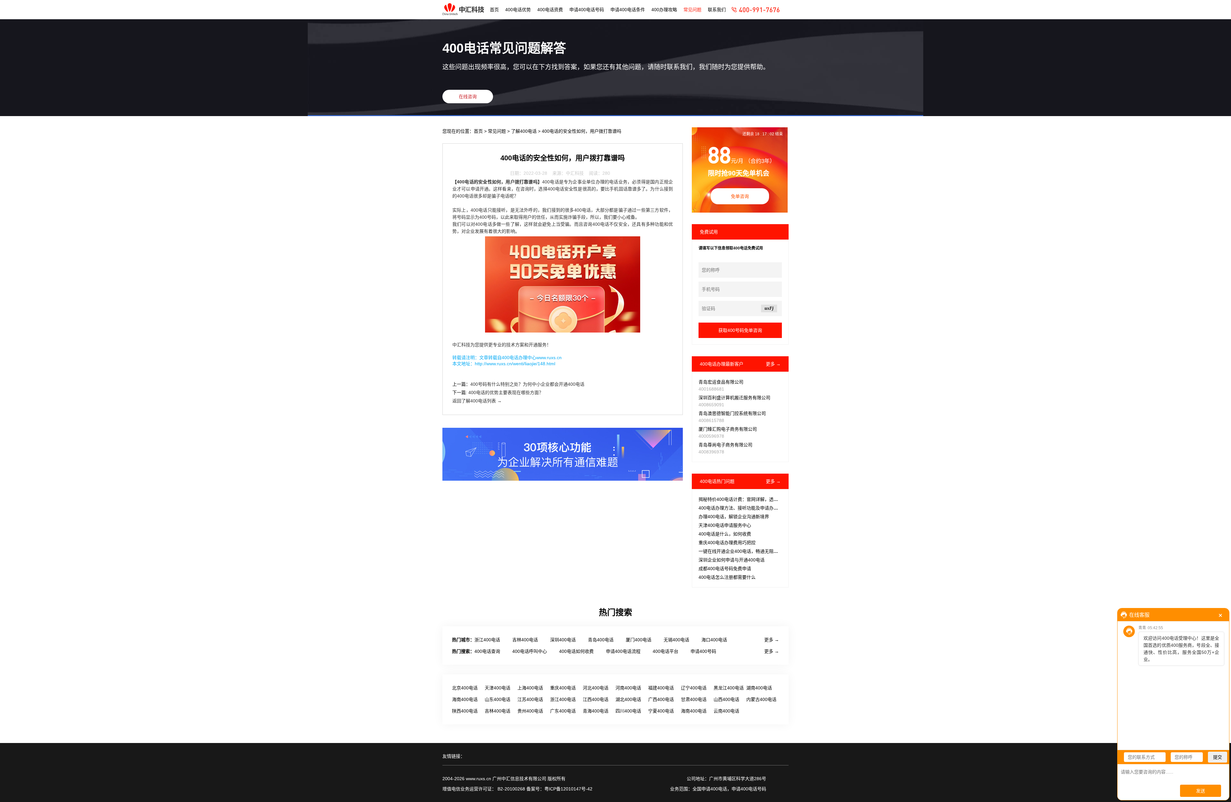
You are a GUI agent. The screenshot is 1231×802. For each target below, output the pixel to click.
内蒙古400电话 (761, 699)
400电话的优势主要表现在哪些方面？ (505, 392)
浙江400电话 (487, 639)
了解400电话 (524, 131)
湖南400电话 (759, 687)
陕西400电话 (465, 710)
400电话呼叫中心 (529, 651)
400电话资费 (550, 9)
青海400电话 (595, 710)
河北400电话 (595, 687)
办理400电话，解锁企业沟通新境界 (734, 516)
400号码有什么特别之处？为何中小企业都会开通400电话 (527, 384)
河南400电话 (628, 687)
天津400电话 (497, 687)
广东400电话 (563, 710)
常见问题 (692, 9)
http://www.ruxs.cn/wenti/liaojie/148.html (515, 363)
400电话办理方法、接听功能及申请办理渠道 (743, 508)
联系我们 (717, 9)
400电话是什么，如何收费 (725, 533)
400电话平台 (665, 651)
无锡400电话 (676, 639)
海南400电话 (465, 699)
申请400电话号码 (586, 9)
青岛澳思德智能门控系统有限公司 (732, 413)
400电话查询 (487, 651)
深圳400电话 (563, 639)
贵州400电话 (530, 710)
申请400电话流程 (623, 651)
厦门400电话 (638, 639)
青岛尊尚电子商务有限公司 (725, 444)
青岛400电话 (601, 639)
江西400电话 (595, 699)
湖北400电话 (628, 699)
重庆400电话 (563, 687)
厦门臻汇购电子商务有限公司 (728, 429)
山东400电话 (497, 699)
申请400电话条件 (627, 9)
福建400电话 (661, 687)
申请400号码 (703, 651)
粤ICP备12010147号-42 (568, 788)
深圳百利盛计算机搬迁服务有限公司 (734, 397)
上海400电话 (530, 687)
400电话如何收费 (576, 651)
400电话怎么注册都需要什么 (727, 577)
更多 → (773, 364)
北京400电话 (465, 687)
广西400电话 (661, 699)
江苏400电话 (530, 699)
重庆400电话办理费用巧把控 (727, 542)
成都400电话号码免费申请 (725, 568)
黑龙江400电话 (729, 687)
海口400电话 (714, 639)
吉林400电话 (525, 639)
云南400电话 (726, 710)
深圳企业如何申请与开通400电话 (732, 559)
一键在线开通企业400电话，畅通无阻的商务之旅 (747, 551)
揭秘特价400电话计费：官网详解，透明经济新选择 (749, 499)
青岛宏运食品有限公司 (721, 381)
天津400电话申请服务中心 (725, 525)
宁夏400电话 (661, 710)
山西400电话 (726, 699)
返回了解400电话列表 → (477, 400)
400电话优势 (518, 9)
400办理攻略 (664, 9)
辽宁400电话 (694, 687)
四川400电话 (628, 710)
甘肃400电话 (694, 699)
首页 (494, 9)
